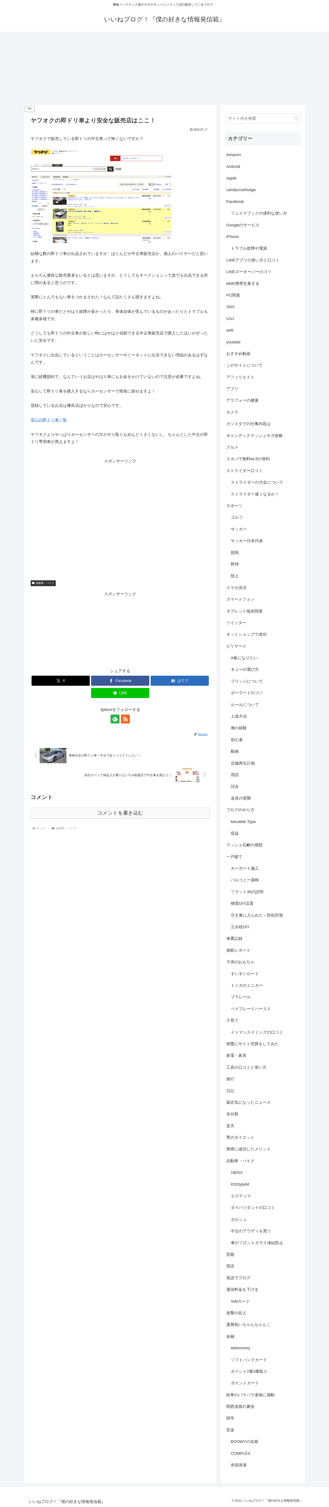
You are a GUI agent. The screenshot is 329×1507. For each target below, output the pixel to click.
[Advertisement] (164, 68)
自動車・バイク (45, 583)
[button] (296, 118)
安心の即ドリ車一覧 (49, 420)
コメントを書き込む (120, 813)
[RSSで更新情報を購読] (125, 719)
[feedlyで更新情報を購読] (115, 719)
